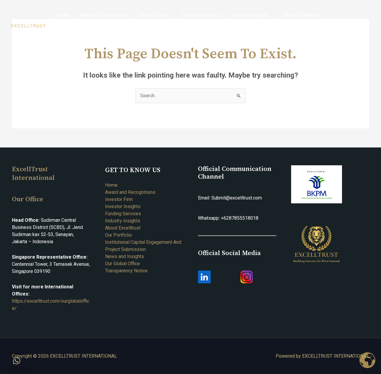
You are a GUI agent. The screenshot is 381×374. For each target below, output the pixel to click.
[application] (169, 15)
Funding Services (123, 213)
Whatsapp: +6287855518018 (228, 218)
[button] (16, 361)
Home (111, 185)
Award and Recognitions (130, 192)
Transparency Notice (126, 271)
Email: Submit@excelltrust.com (230, 198)
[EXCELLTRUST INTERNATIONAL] (28, 26)
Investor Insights (122, 206)
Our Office (27, 199)
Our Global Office (122, 263)
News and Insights (124, 256)
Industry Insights (122, 221)
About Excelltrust (122, 228)
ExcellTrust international (33, 173)
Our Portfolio (118, 235)
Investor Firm (119, 199)
